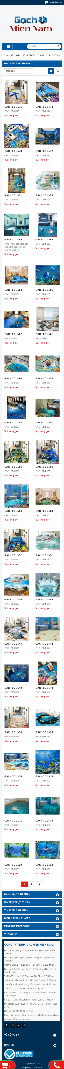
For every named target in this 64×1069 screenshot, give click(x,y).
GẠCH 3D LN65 (44, 290)
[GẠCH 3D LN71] (16, 180)
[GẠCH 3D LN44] (47, 629)
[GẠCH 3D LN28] (47, 850)
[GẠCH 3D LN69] (16, 225)
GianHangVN (37, 1068)
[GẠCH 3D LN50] (16, 585)
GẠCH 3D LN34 (13, 776)
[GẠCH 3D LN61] (47, 319)
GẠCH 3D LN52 (13, 555)
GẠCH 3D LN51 (44, 555)
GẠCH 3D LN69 (13, 239)
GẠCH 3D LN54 (13, 511)
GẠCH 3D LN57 (44, 422)
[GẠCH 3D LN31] (16, 806)
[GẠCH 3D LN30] (47, 806)
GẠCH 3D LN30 (44, 820)
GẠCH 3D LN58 (13, 422)
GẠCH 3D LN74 (44, 107)
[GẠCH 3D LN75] (16, 92)
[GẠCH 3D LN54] (16, 496)
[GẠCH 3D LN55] (47, 452)
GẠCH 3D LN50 (13, 599)
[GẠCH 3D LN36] (16, 717)
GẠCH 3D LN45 (13, 643)
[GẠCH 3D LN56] (16, 452)
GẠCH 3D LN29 (13, 864)
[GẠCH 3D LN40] (47, 673)
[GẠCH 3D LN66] (16, 275)
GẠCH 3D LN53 (44, 511)
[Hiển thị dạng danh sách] (57, 71)
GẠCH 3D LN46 (44, 599)
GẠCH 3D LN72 (44, 151)
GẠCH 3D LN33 (44, 776)
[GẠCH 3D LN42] (16, 673)
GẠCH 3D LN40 (44, 688)
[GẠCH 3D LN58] (16, 408)
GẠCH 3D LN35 (44, 732)
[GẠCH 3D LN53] (47, 496)
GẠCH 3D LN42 (13, 688)
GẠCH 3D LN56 (13, 466)
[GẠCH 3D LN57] (47, 408)
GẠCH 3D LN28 (44, 864)
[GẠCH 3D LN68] (47, 225)
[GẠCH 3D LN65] (47, 275)
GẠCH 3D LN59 (44, 378)
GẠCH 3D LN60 (13, 378)
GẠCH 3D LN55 (44, 466)
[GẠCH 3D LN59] (47, 363)
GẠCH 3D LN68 (44, 239)
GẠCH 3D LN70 (44, 195)
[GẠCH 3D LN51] (47, 540)
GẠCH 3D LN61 (44, 334)
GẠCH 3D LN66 (13, 290)
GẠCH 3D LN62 (13, 334)
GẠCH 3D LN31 (13, 820)
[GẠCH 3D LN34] (16, 762)
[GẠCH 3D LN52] (16, 540)
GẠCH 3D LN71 (13, 195)
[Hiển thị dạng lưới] (51, 71)
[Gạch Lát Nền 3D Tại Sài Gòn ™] (32, 42)
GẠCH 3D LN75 (13, 107)
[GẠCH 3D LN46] (47, 585)
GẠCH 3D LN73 (13, 151)
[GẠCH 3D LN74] (47, 92)
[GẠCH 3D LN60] (16, 363)
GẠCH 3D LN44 (44, 643)
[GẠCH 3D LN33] (47, 762)
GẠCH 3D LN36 (13, 732)
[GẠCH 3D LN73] (16, 136)
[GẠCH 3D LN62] (16, 319)
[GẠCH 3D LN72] (47, 136)
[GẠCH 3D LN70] (47, 180)
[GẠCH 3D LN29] (16, 850)
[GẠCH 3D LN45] (16, 629)
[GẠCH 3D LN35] (47, 717)
